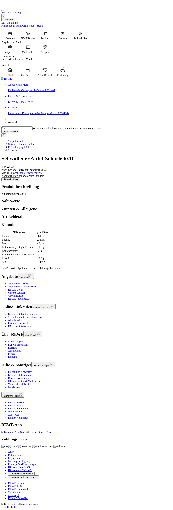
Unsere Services (16, 292)
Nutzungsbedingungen (20, 461)
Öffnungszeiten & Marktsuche (24, 381)
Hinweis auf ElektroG (20, 470)
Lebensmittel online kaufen (22, 314)
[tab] (86, 201)
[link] (90, 87)
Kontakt (12, 356)
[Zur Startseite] (12, 6)
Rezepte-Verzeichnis (19, 378)
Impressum (14, 458)
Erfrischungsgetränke (19, 147)
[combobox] (17, 128)
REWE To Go (15, 405)
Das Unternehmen (18, 344)
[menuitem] (10, 35)
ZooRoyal (13, 414)
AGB (11, 452)
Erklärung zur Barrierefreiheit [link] (23, 477)
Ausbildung (14, 350)
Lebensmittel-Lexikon (20, 375)
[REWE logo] (6, 78)
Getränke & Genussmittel (21, 144)
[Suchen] (99, 128)
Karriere (12, 347)
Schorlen (13, 150)
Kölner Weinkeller (18, 417)
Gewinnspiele (15, 295)
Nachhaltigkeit (16, 341)
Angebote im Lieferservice (22, 286)
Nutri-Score (14, 387)
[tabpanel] (86, 247)
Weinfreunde (15, 411)
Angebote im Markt (18, 283)
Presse (11, 353)
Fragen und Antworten (20, 371)
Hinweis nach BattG (19, 467)
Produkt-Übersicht (18, 323)
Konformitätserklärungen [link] (21, 473)
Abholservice (15, 320)
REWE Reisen (16, 402)
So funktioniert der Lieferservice (25, 317)
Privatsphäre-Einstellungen (22, 464)
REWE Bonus (15, 289)
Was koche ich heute (19, 384)
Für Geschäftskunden (19, 326)
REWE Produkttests (19, 298)
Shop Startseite (16, 141)
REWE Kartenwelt (18, 408)
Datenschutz (14, 455)
